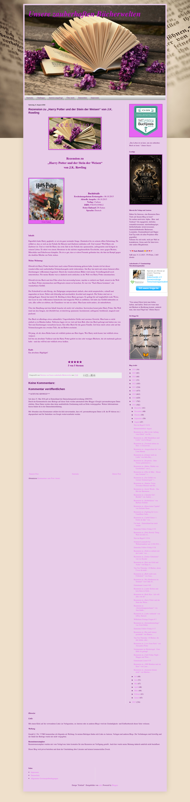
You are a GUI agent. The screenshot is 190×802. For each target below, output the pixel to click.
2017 (134, 401)
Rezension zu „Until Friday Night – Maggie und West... (147, 656)
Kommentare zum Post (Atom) (48, 478)
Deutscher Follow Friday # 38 (145, 547)
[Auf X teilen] (89, 375)
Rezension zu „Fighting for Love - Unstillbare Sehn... (146, 513)
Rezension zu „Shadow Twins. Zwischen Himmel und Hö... (145, 484)
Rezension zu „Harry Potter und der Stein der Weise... (147, 601)
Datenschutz (82, 97)
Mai (136, 683)
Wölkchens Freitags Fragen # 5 (145, 619)
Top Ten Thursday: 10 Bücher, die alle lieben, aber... (146, 639)
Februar (137, 694)
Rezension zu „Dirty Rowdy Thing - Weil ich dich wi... (147, 533)
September (138, 418)
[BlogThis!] (87, 375)
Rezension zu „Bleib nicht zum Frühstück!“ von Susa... (145, 575)
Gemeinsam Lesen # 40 (142, 585)
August (137, 422)
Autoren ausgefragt (56, 97)
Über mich (70, 97)
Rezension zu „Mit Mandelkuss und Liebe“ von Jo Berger (146, 439)
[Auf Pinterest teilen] (94, 375)
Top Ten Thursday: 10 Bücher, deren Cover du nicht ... (147, 569)
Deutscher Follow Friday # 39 (145, 529)
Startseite (29, 97)
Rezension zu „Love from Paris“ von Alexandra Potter (147, 644)
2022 (134, 383)
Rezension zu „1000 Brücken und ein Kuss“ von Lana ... (147, 665)
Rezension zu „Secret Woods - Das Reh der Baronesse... (146, 490)
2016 (134, 404)
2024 (134, 376)
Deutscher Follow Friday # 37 (145, 628)
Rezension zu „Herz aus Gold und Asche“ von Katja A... (146, 563)
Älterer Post (116, 474)
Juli (135, 676)
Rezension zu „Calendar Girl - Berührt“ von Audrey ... (145, 496)
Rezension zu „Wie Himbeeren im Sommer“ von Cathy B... (146, 580)
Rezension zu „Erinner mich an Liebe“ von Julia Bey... (145, 456)
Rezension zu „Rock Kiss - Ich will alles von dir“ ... (146, 595)
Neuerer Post (34, 474)
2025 (134, 373)
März (136, 690)
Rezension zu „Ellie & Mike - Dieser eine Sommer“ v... (147, 473)
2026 (134, 369)
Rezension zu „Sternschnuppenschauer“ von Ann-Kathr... (145, 607)
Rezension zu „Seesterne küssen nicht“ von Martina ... (145, 671)
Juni (136, 680)
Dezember (138, 408)
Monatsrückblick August (143, 428)
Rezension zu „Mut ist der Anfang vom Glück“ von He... (146, 433)
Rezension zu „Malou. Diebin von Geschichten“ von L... (146, 467)
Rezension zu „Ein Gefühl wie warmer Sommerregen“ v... (145, 478)
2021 (134, 387)
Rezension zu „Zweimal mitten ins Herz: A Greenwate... (146, 444)
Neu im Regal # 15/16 (142, 538)
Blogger (115, 785)
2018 (134, 397)
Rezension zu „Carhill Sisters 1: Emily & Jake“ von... (145, 518)
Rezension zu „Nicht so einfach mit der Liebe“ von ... (146, 552)
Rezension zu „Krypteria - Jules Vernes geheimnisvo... (145, 461)
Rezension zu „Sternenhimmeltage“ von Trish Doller (146, 624)
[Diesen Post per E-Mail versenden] (84, 375)
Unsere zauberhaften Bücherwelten (84, 13)
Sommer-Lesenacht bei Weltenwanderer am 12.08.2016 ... (147, 542)
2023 (134, 380)
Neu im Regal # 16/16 (142, 425)
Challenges (41, 97)
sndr (100, 785)
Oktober (137, 415)
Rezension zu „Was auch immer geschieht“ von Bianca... (145, 633)
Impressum (95, 97)
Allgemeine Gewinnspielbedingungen (44, 778)
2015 (134, 702)
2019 (134, 394)
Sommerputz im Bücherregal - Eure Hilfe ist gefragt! (147, 650)
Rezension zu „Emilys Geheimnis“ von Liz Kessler (146, 557)
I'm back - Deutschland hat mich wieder (146, 524)
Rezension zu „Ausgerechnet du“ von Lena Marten (147, 450)
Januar (136, 697)
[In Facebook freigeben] (91, 375)
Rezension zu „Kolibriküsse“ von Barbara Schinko (146, 501)
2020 (134, 390)
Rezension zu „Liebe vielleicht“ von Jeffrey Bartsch (147, 614)
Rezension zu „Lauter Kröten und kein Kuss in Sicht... (146, 589)
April (136, 687)
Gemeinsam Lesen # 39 (142, 660)
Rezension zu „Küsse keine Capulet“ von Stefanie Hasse (147, 507)
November (138, 411)
